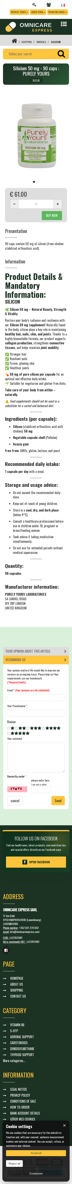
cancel (15, 800)
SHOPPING (26, 42)
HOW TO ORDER (20, 1107)
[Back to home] (14, 42)
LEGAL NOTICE (18, 1089)
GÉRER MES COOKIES (22, 1119)
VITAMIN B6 (17, 1024)
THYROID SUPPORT (22, 1054)
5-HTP (14, 1030)
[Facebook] (6, 950)
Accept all (36, 1153)
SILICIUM (56, 42)
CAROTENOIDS (19, 1042)
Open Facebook (39, 862)
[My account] (35, 4)
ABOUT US (16, 984)
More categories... (14, 1060)
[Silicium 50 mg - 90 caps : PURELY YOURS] (36, 137)
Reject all (14, 1163)
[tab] (36, 651)
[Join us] (50, 4)
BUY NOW (52, 215)
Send (58, 800)
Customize (36, 1173)
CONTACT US (18, 996)
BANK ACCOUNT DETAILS (25, 1113)
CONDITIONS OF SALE (23, 1101)
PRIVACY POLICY (20, 1095)
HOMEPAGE (16, 978)
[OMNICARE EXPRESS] (28, 26)
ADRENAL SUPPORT (22, 1036)
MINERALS (41, 42)
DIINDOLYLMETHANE (22, 1048)
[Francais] (63, 4)
